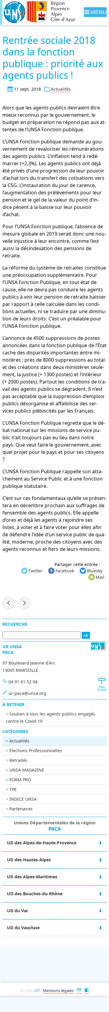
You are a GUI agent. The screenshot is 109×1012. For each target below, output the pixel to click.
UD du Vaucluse (23, 927)
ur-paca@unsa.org (27, 693)
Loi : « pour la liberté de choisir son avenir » (24, 603)
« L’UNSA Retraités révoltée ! (8, 603)
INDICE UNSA (23, 799)
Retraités (18, 760)
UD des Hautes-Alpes (29, 860)
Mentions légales (58, 990)
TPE (13, 789)
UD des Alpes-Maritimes (32, 877)
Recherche (14, 624)
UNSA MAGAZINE (26, 770)
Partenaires (21, 809)
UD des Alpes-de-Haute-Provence (41, 843)
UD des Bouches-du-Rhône (34, 893)
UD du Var (17, 910)
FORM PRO (20, 779)
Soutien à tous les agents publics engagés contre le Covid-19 (50, 717)
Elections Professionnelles (35, 750)
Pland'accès (101, 688)
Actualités (61, 89)
